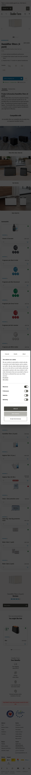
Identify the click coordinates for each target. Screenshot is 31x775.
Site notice (5, 380)
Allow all (15, 408)
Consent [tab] (7, 354)
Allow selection (15, 413)
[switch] (26, 391)
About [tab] (24, 354)
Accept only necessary (15, 419)
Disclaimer (5, 378)
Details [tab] (15, 354)
